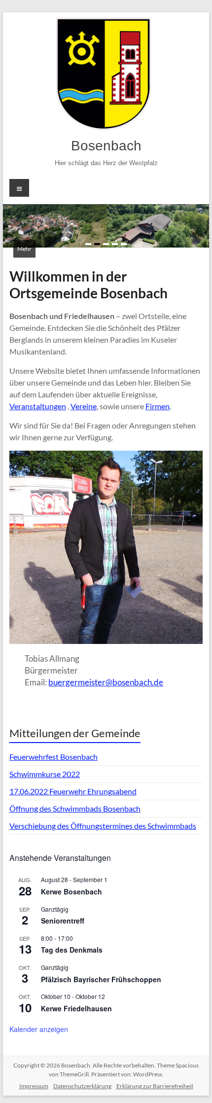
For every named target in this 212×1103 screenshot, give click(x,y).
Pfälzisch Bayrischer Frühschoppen (101, 979)
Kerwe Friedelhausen (76, 1008)
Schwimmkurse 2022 (44, 774)
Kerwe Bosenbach (71, 891)
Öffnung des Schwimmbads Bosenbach (75, 808)
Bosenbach (106, 145)
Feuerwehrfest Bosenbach (53, 756)
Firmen (157, 406)
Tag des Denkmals (72, 950)
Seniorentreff (62, 920)
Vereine (84, 406)
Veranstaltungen (37, 406)
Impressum (33, 1086)
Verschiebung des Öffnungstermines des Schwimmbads (102, 825)
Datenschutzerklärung (82, 1086)
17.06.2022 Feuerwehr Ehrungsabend (73, 791)
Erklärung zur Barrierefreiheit (154, 1086)
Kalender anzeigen (38, 1029)
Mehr (24, 248)
